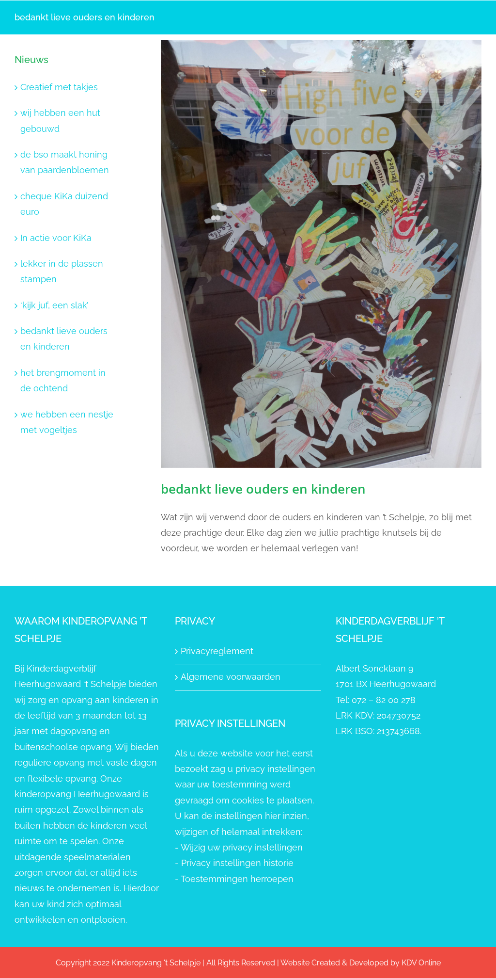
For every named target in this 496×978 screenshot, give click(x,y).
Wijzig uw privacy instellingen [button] (242, 847)
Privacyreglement (217, 651)
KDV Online (421, 962)
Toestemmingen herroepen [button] (237, 879)
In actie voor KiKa (56, 238)
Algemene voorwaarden (230, 677)
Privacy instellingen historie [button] (237, 863)
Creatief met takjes (59, 87)
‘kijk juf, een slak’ (54, 305)
